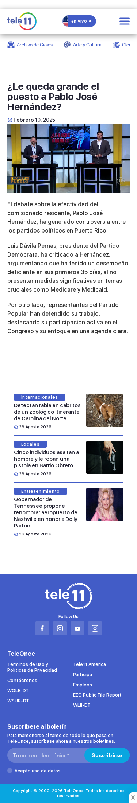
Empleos (82, 684)
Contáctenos (22, 680)
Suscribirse (107, 755)
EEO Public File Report (97, 695)
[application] (68, 158)
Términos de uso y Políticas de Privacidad (32, 667)
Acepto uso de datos (38, 770)
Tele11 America (89, 664)
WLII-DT (82, 705)
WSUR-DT (18, 700)
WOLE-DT (18, 690)
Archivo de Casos (35, 44)
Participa (82, 674)
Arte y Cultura (87, 44)
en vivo (79, 21)
